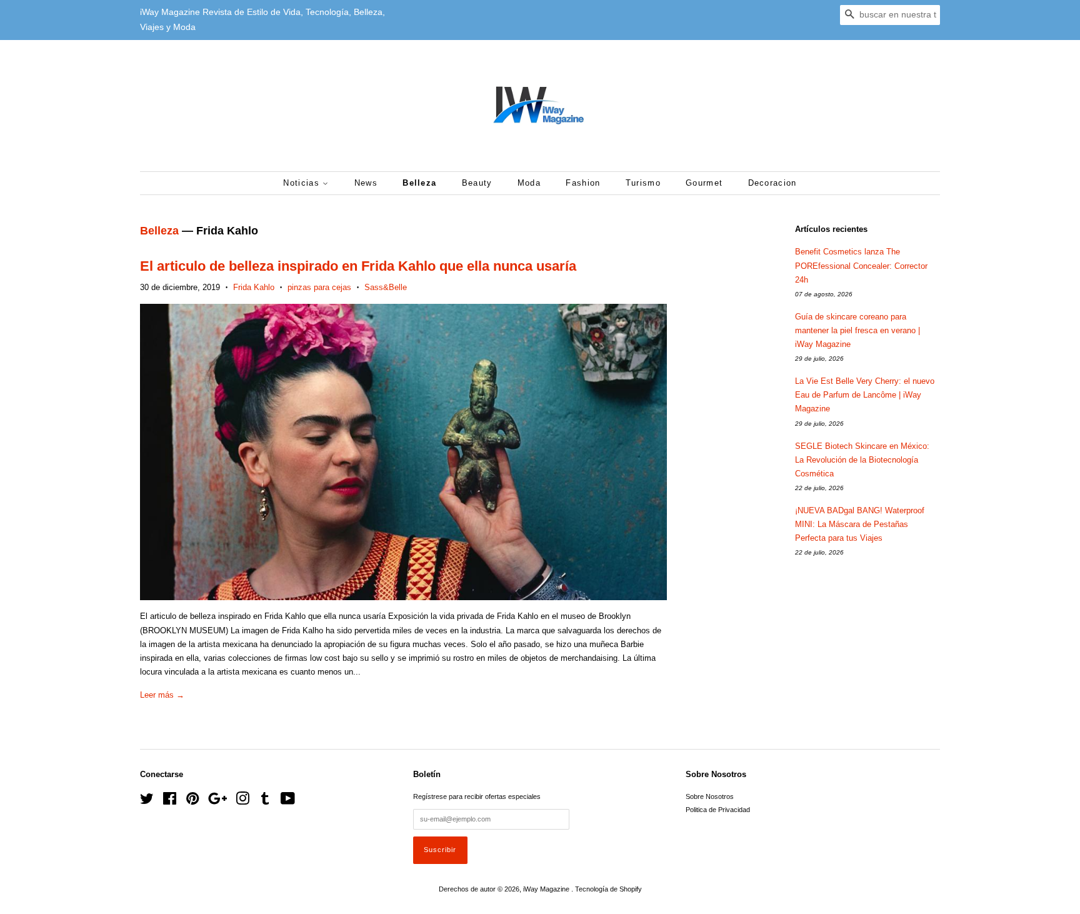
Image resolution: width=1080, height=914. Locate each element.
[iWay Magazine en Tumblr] (265, 801)
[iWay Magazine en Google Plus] (217, 801)
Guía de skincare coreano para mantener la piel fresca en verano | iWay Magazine (857, 330)
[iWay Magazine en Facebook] (169, 801)
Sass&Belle (385, 287)
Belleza (419, 183)
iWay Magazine (547, 889)
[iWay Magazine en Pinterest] (192, 801)
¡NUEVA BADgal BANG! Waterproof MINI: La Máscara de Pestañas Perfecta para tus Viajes (859, 524)
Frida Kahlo (253, 287)
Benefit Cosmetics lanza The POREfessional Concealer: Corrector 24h (861, 265)
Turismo (643, 183)
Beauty (477, 183)
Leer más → (162, 695)
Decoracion (772, 183)
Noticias (302, 183)
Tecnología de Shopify (608, 889)
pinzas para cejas (319, 287)
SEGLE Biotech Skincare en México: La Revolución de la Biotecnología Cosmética (862, 459)
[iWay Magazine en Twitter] (147, 801)
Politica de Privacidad (718, 809)
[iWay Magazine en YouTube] (288, 801)
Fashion (583, 183)
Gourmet (704, 183)
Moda (529, 183)
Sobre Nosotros (710, 796)
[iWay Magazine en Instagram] (242, 801)
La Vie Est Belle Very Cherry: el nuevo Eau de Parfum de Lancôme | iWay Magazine (864, 394)
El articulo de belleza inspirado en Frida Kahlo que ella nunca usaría (358, 266)
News (366, 183)
